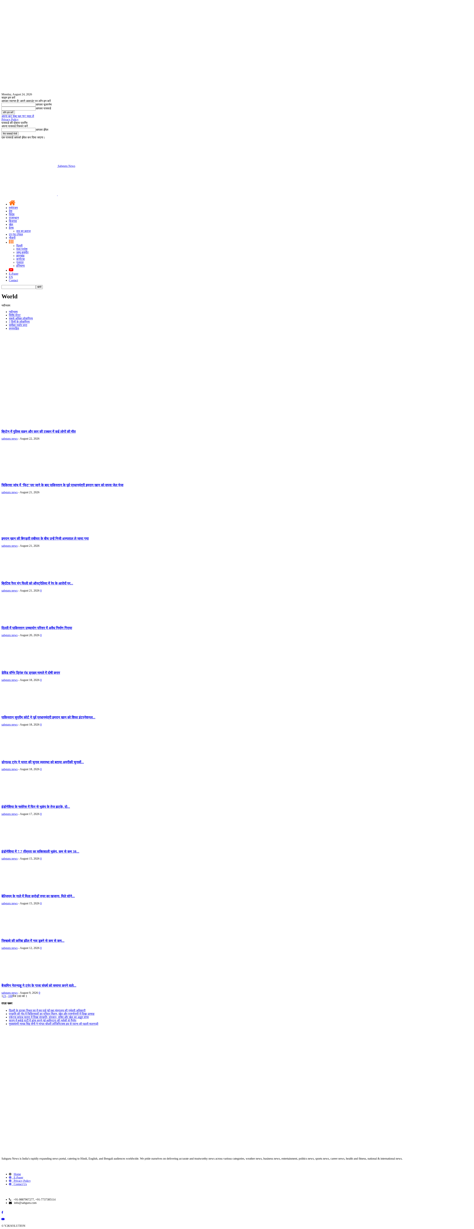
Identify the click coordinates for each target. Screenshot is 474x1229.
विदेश (11, 214)
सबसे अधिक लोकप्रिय (21, 318)
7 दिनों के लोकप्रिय (19, 321)
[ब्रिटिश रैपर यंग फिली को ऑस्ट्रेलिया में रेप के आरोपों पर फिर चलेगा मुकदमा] (26, 576)
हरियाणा (20, 265)
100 (10, 996)
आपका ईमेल (42, 129)
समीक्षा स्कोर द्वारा (18, 325)
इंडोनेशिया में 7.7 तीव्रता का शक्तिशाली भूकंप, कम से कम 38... (40, 851)
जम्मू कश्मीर (22, 252)
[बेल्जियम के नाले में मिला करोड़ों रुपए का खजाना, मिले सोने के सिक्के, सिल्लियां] (26, 888)
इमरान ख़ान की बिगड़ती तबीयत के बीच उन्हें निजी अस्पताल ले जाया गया (45, 538)
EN (11, 277)
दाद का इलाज (23, 231)
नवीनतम (13, 311)
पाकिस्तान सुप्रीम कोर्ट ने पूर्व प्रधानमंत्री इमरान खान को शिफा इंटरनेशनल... (48, 717)
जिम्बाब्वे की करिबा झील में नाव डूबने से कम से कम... (32, 941)
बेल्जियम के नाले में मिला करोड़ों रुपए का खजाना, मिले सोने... (38, 896)
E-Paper (13, 273)
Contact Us (20, 1184)
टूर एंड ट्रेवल (16, 234)
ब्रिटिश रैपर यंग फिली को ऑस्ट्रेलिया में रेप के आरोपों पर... (37, 583)
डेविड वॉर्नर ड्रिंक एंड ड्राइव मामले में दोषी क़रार (30, 673)
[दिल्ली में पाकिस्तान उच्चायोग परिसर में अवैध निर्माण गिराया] (26, 620)
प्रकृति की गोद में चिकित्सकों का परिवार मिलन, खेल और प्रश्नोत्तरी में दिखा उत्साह (51, 1013)
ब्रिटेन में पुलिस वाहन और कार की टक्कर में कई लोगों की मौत (38, 431)
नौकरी (12, 237)
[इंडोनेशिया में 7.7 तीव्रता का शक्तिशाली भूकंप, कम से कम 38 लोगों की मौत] (26, 844)
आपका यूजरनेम (44, 104)
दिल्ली (19, 245)
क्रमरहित (14, 328)
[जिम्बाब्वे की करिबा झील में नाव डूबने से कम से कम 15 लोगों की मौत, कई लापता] (26, 933)
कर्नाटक (20, 259)
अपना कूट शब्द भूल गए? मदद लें (17, 116)
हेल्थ (11, 227)
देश (10, 211)
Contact (13, 280)
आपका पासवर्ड (43, 108)
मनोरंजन (13, 207)
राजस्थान (14, 217)
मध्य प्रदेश (21, 249)
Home (17, 1174)
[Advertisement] (237, 359)
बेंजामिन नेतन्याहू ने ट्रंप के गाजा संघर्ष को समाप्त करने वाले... (38, 985)
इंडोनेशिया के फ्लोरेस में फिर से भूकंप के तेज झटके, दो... (35, 807)
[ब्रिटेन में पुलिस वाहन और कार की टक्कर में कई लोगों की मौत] (34, 424)
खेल (11, 224)
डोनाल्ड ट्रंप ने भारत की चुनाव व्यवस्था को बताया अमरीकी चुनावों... (42, 762)
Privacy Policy (10, 119)
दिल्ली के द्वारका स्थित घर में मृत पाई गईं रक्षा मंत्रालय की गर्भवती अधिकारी (47, 1010)
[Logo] (29, 194)
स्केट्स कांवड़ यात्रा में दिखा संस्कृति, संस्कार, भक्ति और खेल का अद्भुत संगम (49, 1017)
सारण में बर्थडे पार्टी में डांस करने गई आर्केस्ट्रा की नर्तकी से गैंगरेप (42, 1020)
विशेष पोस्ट (15, 315)
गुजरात (20, 262)
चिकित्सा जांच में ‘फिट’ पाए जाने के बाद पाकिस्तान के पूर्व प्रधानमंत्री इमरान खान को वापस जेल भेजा (62, 485)
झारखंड (20, 255)
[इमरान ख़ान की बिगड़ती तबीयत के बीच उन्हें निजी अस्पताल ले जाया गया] (34, 531)
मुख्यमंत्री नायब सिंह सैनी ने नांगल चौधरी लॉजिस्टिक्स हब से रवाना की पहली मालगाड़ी (53, 1023)
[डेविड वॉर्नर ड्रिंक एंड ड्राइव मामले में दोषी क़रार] (26, 665)
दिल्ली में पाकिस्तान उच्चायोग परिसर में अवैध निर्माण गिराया (36, 628)
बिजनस (13, 221)
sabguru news (9, 438)
